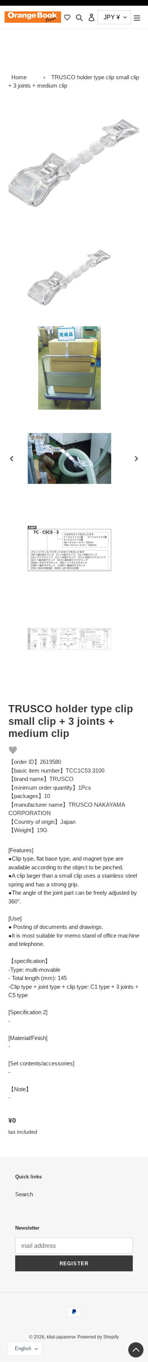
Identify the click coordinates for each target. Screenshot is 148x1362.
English (23, 1348)
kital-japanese (61, 1337)
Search (24, 1194)
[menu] (137, 17)
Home (19, 77)
